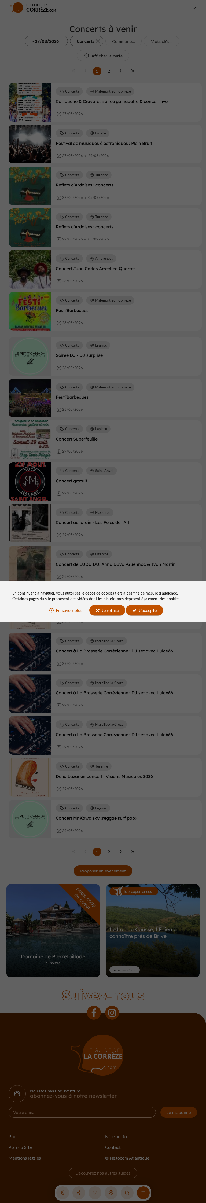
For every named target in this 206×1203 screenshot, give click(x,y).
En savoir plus (69, 610)
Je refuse (110, 610)
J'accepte (147, 610)
